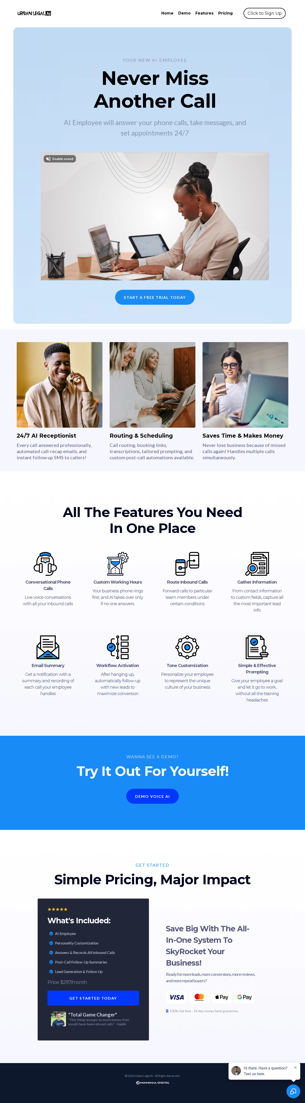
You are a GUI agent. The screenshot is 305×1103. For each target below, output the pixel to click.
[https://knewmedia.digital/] (152, 1082)
